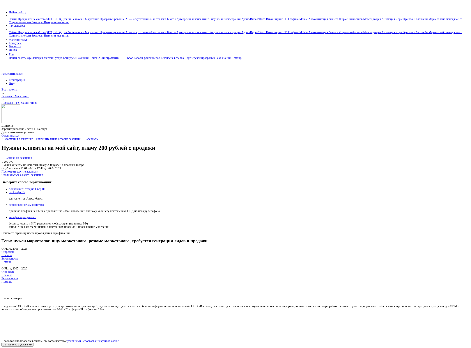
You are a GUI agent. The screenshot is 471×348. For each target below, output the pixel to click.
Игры (399, 19)
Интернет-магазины (56, 22)
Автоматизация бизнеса (323, 19)
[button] (10, 15)
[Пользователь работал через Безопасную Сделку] (16, 125)
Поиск (13, 49)
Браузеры (38, 22)
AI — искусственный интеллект (146, 19)
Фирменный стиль (351, 19)
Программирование (112, 19)
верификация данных (22, 217)
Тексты (171, 19)
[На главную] (4, 6)
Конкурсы (15, 43)
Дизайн (66, 19)
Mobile (303, 19)
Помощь (236, 57)
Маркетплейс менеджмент (445, 19)
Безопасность (9, 258)
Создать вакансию (31, 174)
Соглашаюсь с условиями (17, 344)
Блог (130, 57)
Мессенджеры (372, 19)
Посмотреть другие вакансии (19, 171)
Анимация (389, 19)
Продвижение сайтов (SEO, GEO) (39, 19)
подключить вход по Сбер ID (27, 189)
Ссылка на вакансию (19, 157)
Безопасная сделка (172, 57)
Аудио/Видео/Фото (253, 19)
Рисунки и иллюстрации (225, 19)
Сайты (13, 19)
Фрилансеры (17, 25)
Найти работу (17, 12)
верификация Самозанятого (26, 204)
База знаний (223, 57)
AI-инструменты (109, 57)
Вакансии (15, 46)
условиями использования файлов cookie (93, 340)
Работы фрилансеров (147, 57)
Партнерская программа (200, 57)
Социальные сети (20, 22)
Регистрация (17, 79)
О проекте (7, 251)
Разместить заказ (11, 73)
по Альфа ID (17, 192)
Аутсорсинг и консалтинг (193, 19)
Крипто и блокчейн (415, 19)
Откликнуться (10, 135)
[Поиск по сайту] (12, 67)
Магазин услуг (18, 39)
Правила (6, 255)
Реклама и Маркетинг (86, 19)
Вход (12, 83)
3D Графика (291, 19)
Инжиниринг (275, 19)
